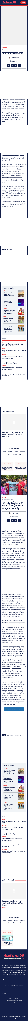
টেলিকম (6, 291)
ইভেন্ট (5, 316)
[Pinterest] (15, 65)
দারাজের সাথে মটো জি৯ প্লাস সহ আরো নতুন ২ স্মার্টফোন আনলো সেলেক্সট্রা (12, 434)
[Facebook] (8, 65)
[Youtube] (15, 1018)
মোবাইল (4, 47)
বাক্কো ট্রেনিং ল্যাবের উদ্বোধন (9, 363)
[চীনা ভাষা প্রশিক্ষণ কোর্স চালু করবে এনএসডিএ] (21, 319)
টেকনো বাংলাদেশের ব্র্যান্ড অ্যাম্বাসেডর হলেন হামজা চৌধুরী (13, 375)
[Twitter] (12, 65)
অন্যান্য (5, 308)
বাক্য (5, 299)
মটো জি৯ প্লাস (9, 249)
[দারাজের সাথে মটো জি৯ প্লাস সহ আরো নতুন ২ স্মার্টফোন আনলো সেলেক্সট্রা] (14, 422)
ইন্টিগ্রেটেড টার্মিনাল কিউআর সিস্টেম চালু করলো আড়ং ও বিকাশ (12, 357)
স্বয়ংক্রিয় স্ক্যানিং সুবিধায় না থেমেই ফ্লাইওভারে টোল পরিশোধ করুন (7, 468)
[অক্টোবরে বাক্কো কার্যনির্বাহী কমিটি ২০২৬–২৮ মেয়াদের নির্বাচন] (21, 302)
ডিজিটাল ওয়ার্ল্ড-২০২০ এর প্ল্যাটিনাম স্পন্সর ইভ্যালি (20, 468)
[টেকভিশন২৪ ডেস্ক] (10, 58)
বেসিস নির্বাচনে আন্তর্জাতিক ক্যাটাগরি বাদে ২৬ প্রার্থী (14, 351)
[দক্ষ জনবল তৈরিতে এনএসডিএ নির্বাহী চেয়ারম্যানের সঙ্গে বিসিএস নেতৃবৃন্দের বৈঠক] (21, 328)
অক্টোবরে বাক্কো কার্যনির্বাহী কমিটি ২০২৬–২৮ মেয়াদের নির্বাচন (8, 303)
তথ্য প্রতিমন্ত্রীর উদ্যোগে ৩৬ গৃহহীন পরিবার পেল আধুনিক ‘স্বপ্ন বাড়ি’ (12, 345)
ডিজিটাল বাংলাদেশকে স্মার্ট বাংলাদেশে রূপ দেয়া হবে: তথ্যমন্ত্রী (9, 312)
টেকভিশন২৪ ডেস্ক (15, 58)
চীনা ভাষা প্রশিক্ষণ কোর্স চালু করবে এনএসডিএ (8, 320)
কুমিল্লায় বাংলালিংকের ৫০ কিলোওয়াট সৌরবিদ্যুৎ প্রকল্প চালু (9, 294)
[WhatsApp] (19, 65)
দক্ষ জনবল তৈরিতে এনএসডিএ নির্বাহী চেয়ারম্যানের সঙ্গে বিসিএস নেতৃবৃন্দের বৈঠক (8, 330)
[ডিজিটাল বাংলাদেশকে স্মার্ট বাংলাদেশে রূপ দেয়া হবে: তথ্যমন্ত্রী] (21, 311)
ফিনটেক (4, 354)
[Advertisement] (14, 85)
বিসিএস (5, 325)
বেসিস (3, 348)
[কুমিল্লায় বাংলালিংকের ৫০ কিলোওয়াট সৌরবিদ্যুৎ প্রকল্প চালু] (21, 293)
